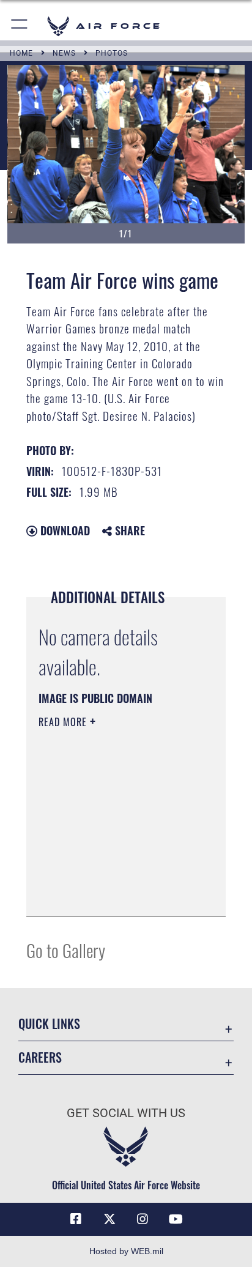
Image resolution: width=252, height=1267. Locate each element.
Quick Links (49, 1024)
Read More (64, 722)
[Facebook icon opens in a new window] (76, 1219)
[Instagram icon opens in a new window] (142, 1219)
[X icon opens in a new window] (109, 1219)
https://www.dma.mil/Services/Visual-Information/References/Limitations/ (113, 894)
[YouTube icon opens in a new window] (176, 1219)
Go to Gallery (65, 950)
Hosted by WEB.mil (126, 1251)
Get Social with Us (126, 1113)
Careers (40, 1057)
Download (63, 530)
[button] (20, 26)
